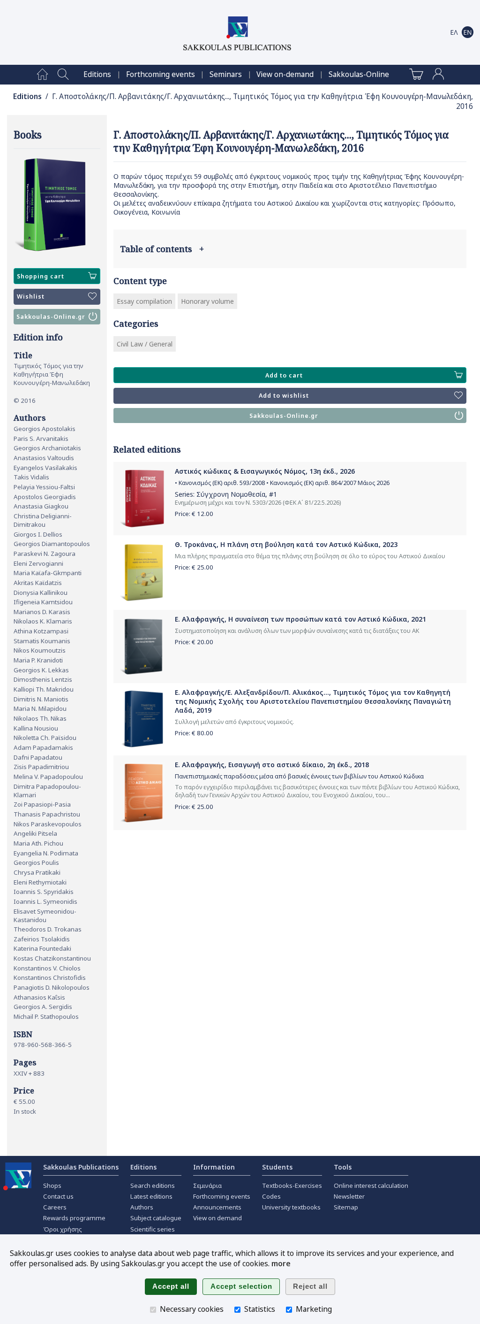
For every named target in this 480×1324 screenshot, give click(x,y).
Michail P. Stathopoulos (46, 1016)
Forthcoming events (160, 74)
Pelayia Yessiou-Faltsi (44, 487)
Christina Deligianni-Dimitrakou (43, 520)
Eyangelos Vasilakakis (45, 467)
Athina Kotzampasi (41, 631)
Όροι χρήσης (62, 1229)
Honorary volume (207, 301)
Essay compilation (144, 301)
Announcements (217, 1207)
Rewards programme (74, 1218)
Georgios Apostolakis (44, 428)
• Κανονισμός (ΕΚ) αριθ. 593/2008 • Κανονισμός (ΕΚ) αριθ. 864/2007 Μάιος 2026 (282, 483)
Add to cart (284, 375)
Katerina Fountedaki (42, 948)
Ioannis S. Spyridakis (44, 891)
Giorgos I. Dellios (38, 534)
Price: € (194, 513)
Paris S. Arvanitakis (41, 438)
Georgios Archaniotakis (47, 448)
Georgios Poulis (36, 862)
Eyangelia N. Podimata (46, 853)
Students (277, 1166)
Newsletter (349, 1196)
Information (214, 1166)
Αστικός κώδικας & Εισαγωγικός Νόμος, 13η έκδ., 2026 (265, 471)
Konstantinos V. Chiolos (47, 968)
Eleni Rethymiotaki (40, 882)
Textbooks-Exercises (292, 1185)
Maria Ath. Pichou (38, 843)
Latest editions (151, 1196)
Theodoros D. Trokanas (48, 929)
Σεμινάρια (207, 1185)
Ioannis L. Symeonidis (45, 901)
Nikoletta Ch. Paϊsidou (45, 737)
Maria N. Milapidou (40, 708)
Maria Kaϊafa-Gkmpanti (48, 573)
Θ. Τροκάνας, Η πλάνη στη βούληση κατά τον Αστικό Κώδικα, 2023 (286, 544)
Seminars (226, 74)
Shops (52, 1185)
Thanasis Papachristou (47, 814)
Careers (55, 1207)
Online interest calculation (371, 1185)
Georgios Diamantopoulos (52, 543)
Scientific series (152, 1229)
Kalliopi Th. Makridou (44, 689)
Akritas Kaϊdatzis (38, 582)
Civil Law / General (144, 343)
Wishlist (31, 296)
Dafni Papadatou (38, 757)
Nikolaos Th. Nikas (40, 718)
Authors (141, 1207)
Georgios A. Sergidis (43, 1006)
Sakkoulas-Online (359, 74)
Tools (343, 1166)
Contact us (58, 1196)
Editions (97, 74)
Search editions (152, 1185)
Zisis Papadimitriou (41, 766)
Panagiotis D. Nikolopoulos (52, 987)
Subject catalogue (155, 1218)
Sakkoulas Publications (81, 1166)
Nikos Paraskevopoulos (48, 824)
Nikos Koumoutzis (40, 650)
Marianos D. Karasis (42, 612)
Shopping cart (40, 276)
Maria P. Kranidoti (38, 660)
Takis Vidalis (31, 477)
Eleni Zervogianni (38, 563)
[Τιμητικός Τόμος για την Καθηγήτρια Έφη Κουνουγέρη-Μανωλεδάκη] (57, 205)
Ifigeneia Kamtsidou (43, 602)
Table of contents (162, 248)
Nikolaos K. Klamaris (43, 621)
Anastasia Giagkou (41, 506)
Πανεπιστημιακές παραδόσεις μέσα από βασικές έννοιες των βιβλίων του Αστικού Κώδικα (299, 776)
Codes (271, 1196)
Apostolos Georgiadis (45, 497)
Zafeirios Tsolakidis (42, 939)
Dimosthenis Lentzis (43, 679)
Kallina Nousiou (36, 728)
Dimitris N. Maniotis (41, 699)
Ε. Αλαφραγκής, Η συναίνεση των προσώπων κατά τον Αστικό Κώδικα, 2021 (300, 619)
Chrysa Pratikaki (37, 872)
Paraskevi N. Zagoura (44, 553)
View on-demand (285, 74)
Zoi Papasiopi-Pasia (42, 804)
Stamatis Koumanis (42, 641)
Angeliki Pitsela (35, 833)
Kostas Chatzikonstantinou (52, 958)
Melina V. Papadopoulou (48, 776)
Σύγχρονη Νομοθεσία (230, 494)
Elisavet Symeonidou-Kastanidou (45, 915)
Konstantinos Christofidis (50, 977)
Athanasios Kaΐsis (39, 997)
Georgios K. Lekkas (41, 670)
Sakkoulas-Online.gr (50, 317)
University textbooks (291, 1207)
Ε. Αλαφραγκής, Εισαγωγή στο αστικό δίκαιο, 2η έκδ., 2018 (272, 764)
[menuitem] (42, 75)
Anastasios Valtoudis (44, 458)
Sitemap (346, 1207)
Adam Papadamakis (43, 747)
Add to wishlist (284, 396)
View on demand (217, 1218)
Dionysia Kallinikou (41, 592)
